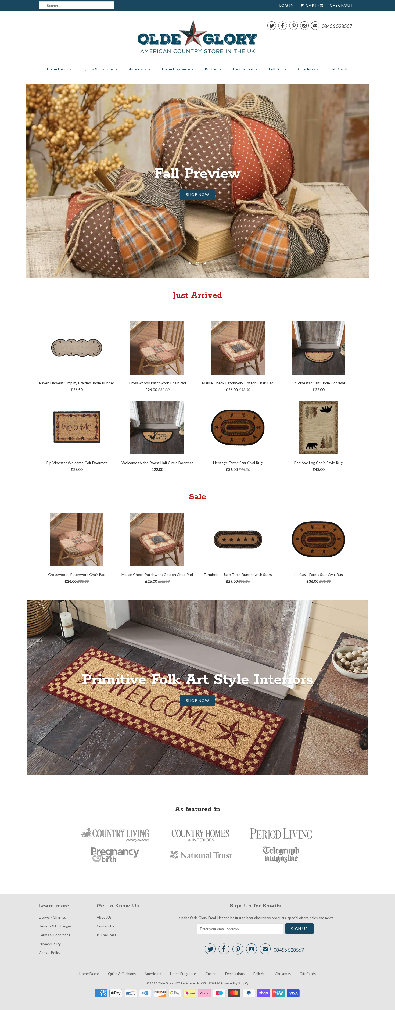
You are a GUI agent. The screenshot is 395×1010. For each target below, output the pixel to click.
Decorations (243, 69)
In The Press (106, 935)
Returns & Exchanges (55, 926)
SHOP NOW (197, 194)
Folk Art (276, 69)
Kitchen (211, 69)
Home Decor (57, 69)
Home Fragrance (176, 69)
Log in (286, 5)
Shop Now (197, 700)
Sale (197, 497)
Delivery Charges (52, 917)
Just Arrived (197, 295)
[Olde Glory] (197, 37)
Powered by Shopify (235, 983)
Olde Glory (165, 983)
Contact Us (105, 926)
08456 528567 (337, 26)
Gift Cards (339, 69)
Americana (138, 69)
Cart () (314, 5)
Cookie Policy (49, 953)
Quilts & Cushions (99, 69)
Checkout (341, 5)
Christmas (306, 69)
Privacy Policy (50, 944)
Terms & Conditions (54, 935)
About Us (104, 917)
